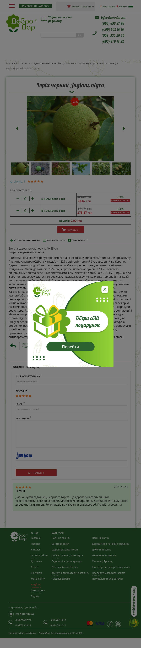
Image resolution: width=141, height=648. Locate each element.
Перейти (70, 346)
